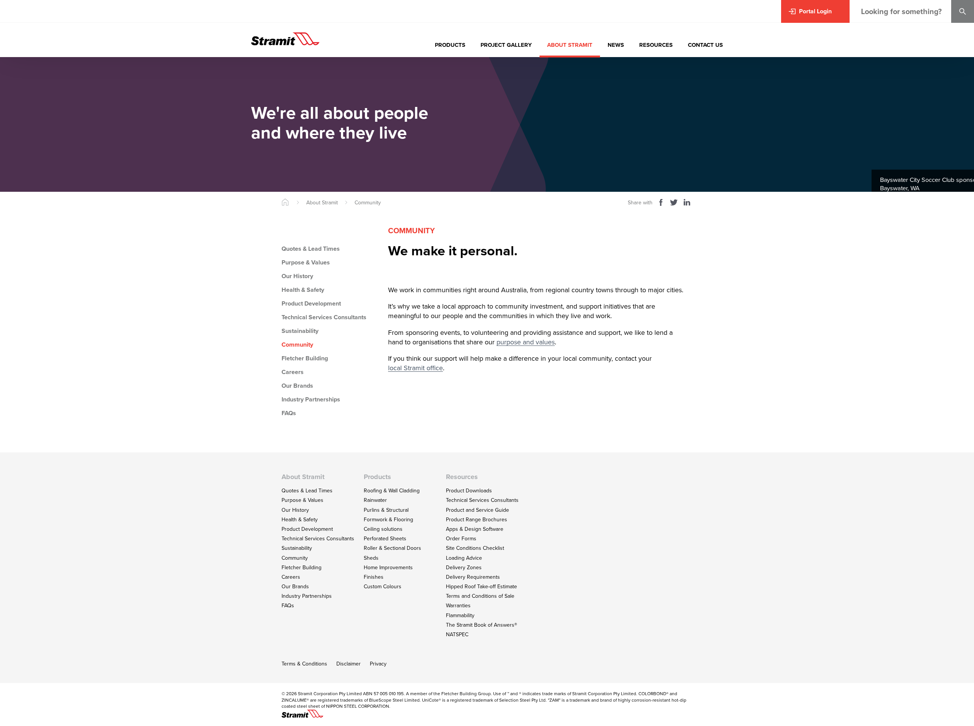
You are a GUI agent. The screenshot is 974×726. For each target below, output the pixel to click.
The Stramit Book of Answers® (481, 625)
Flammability (460, 615)
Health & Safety (303, 289)
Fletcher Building (305, 358)
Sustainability (300, 330)
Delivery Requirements (473, 577)
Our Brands (297, 385)
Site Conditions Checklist (475, 548)
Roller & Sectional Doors (392, 548)
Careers (293, 372)
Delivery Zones (464, 568)
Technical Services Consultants (324, 317)
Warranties (458, 606)
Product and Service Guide (477, 510)
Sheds (371, 558)
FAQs (289, 413)
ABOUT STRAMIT (569, 45)
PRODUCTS (450, 45)
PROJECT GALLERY (506, 45)
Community (368, 203)
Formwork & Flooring (388, 520)
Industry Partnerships (311, 399)
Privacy (378, 664)
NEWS (616, 45)
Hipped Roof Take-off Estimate (481, 587)
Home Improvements (388, 568)
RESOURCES (656, 45)
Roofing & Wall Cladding (392, 491)
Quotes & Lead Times (311, 248)
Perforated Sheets (385, 539)
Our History (297, 276)
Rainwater (375, 500)
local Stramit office (415, 368)
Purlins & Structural (386, 510)
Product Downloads (469, 491)
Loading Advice (464, 558)
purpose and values (526, 342)
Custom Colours (382, 587)
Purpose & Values (306, 262)
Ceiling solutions (383, 529)
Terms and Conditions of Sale (480, 596)
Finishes (374, 577)
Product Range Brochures (476, 520)
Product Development (311, 303)
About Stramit (322, 203)
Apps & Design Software (474, 529)
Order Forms (461, 539)
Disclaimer (348, 664)
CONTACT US (705, 45)
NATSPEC (457, 634)
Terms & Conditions (304, 664)
